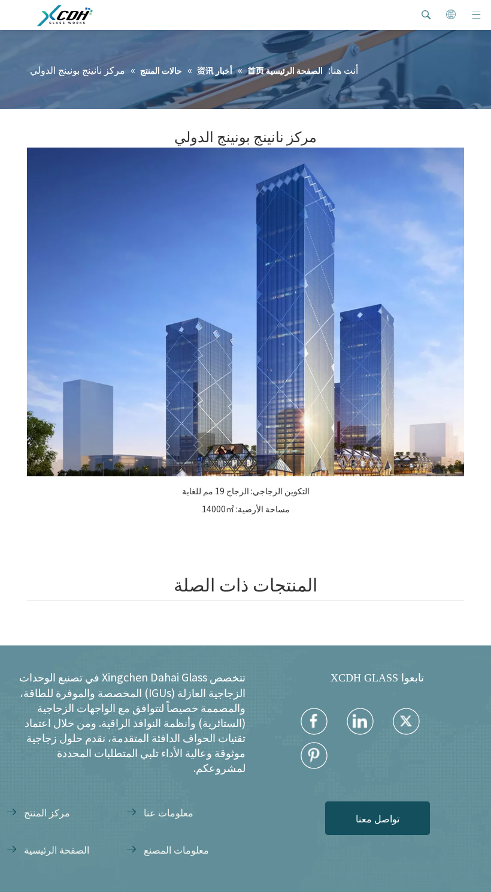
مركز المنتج (47, 812)
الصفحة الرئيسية (56, 849)
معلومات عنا (168, 812)
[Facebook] (314, 721)
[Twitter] (406, 721)
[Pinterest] (314, 755)
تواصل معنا (377, 818)
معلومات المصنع (176, 849)
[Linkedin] (360, 721)
